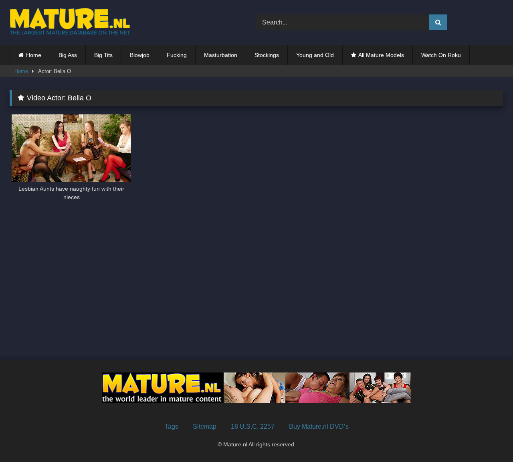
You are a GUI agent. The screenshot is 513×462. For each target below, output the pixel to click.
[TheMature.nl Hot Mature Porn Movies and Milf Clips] (70, 22)
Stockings (266, 55)
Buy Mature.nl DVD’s (319, 426)
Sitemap (204, 426)
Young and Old (315, 55)
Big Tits (103, 55)
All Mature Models (381, 55)
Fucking (177, 55)
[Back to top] (488, 438)
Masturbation (220, 55)
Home (33, 55)
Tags (171, 426)
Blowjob (139, 55)
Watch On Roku (441, 55)
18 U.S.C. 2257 (253, 426)
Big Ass (68, 55)
